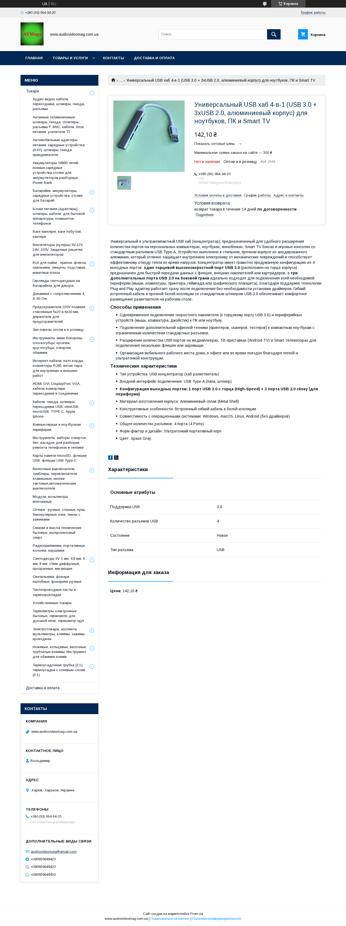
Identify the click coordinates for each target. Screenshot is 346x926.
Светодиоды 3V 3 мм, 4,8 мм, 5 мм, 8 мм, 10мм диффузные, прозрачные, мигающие (59, 563)
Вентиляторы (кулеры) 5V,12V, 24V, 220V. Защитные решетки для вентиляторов (58, 250)
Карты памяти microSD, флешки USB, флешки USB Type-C (59, 458)
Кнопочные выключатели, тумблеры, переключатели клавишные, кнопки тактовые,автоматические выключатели (55, 479)
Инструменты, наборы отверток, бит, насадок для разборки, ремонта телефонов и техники (60, 442)
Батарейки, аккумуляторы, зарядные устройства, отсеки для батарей (57, 195)
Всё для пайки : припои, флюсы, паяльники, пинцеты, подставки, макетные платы (60, 267)
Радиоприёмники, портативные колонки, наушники (59, 548)
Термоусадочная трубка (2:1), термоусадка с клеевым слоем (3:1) (59, 670)
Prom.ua (196, 914)
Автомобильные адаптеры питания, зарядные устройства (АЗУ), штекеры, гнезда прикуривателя (59, 147)
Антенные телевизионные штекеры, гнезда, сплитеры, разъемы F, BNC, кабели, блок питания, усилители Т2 (58, 124)
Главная (34, 58)
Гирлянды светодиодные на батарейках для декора (56, 283)
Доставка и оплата (154, 58)
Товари (32, 91)
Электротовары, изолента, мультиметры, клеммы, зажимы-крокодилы (59, 634)
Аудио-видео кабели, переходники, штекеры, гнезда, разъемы (59, 104)
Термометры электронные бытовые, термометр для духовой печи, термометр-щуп (58, 616)
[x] (116, 458)
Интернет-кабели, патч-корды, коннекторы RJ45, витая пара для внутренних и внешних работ (58, 368)
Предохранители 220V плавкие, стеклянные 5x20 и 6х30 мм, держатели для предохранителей (59, 314)
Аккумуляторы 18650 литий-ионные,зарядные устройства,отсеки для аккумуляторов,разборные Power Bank (56, 173)
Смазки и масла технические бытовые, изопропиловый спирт (57, 532)
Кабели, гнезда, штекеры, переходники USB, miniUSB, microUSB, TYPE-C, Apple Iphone (56, 409)
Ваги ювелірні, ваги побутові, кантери (57, 233)
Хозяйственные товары (52, 603)
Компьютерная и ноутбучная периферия (57, 426)
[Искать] (274, 34)
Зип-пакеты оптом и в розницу (58, 330)
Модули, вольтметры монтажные (50, 499)
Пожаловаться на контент (170, 919)
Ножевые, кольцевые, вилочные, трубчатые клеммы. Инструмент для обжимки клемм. (60, 652)
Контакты (113, 58)
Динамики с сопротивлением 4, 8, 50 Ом (59, 296)
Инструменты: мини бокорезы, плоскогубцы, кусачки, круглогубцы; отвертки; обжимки (58, 345)
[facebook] (110, 458)
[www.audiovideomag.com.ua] (32, 44)
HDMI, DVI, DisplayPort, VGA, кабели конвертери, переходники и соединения (57, 388)
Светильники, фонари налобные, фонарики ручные (57, 579)
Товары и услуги (70, 58)
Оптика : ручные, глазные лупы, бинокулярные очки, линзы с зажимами (59, 514)
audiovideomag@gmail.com (53, 852)
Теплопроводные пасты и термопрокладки (54, 592)
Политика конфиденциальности (216, 919)
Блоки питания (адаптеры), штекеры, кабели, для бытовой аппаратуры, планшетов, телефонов (59, 216)
